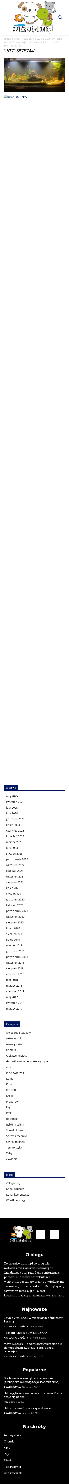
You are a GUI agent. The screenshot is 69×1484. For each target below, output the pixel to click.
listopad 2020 (14, 905)
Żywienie (11, 1159)
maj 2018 (12, 980)
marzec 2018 (14, 985)
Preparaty (12, 1101)
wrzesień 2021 (15, 876)
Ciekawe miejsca (16, 1055)
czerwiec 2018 (15, 974)
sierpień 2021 (15, 882)
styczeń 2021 (14, 893)
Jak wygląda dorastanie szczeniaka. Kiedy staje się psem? (33, 1395)
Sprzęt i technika (17, 1136)
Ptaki (9, 1113)
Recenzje (12, 1119)
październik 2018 (17, 957)
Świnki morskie (15, 1142)
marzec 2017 (14, 1008)
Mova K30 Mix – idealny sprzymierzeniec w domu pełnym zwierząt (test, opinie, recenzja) (33, 1347)
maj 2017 (12, 997)
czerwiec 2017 (15, 991)
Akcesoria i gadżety (18, 1032)
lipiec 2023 (13, 825)
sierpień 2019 (15, 934)
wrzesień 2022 (15, 865)
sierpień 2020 (15, 922)
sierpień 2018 (15, 968)
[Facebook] (40, 1234)
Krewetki (11, 1090)
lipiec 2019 (13, 939)
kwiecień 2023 (15, 836)
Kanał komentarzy (17, 1194)
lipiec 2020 (13, 928)
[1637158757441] (34, 91)
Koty (9, 1084)
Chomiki (11, 1050)
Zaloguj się (13, 1183)
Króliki (10, 1096)
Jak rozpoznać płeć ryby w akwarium (28, 1408)
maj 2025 (12, 796)
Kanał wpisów (15, 1189)
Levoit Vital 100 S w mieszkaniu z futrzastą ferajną (33, 1319)
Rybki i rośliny (15, 1124)
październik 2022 (17, 859)
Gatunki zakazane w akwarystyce (27, 1061)
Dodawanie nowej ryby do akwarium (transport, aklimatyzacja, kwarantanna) (32, 1380)
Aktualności (13, 1038)
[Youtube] (54, 1234)
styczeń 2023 (14, 853)
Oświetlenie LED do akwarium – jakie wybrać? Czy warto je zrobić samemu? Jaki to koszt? (33, 40)
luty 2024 (12, 813)
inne (9, 1067)
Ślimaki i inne (14, 1130)
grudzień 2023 (15, 819)
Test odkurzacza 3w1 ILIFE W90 (25, 1333)
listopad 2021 (14, 871)
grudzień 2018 (15, 951)
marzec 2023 (14, 842)
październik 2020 (17, 911)
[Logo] (34, 17)
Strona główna (11, 38)
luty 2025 (12, 807)
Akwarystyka (14, 1044)
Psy (8, 1107)
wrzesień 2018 (15, 962)
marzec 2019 (14, 945)
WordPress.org (15, 1200)
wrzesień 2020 (15, 916)
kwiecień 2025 (15, 802)
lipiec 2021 (13, 888)
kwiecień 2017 (15, 1003)
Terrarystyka (14, 1147)
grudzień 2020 (15, 899)
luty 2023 (12, 848)
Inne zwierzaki (15, 1073)
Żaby (9, 1153)
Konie (9, 1078)
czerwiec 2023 (15, 830)
